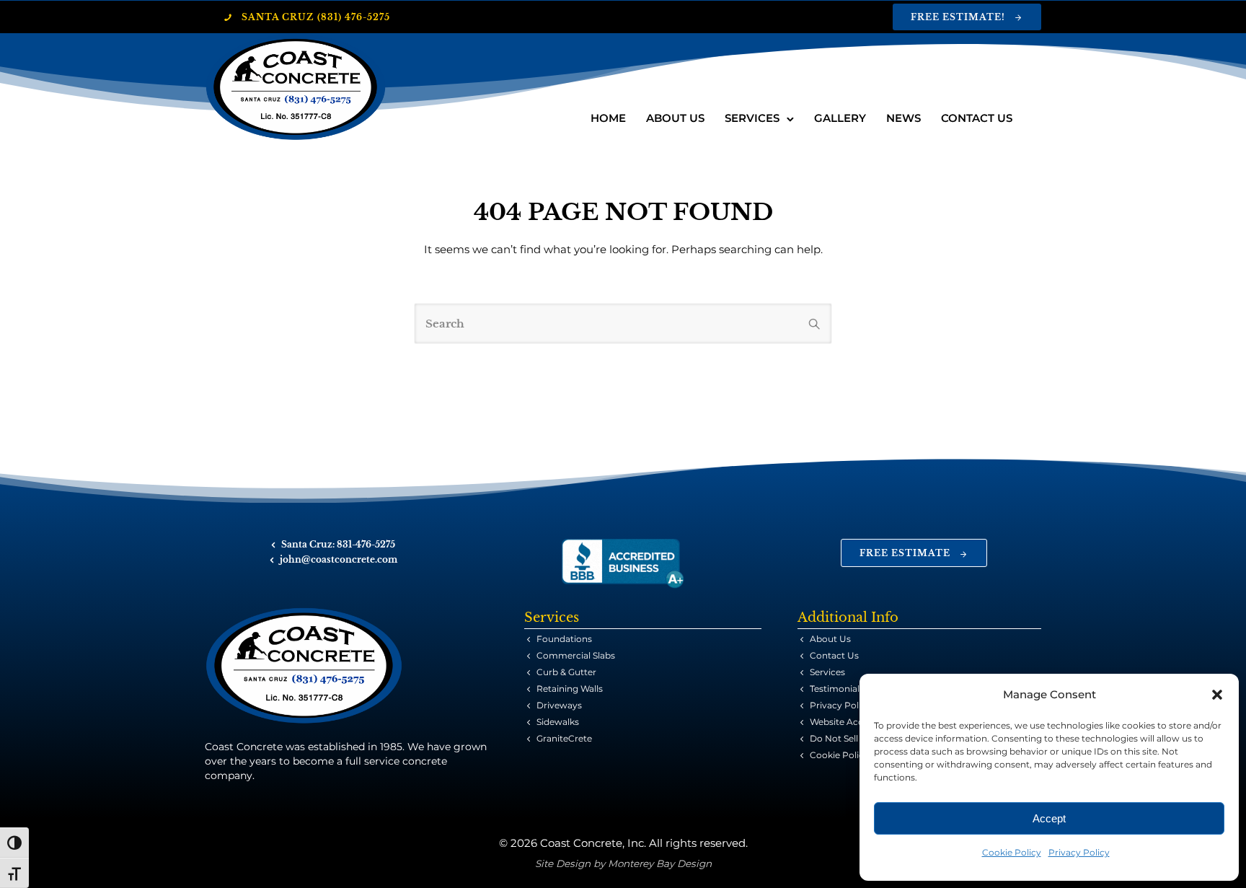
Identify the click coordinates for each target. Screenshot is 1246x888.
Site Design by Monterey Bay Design (623, 863)
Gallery (840, 118)
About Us (675, 118)
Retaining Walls (569, 688)
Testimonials (837, 688)
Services (752, 118)
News (903, 118)
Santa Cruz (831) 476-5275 (316, 17)
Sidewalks (557, 721)
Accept (1049, 818)
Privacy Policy (1079, 852)
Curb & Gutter (566, 672)
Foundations (564, 638)
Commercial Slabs (575, 655)
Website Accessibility (855, 721)
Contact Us (976, 118)
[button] (1217, 694)
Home (608, 118)
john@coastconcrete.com (338, 559)
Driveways (559, 705)
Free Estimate (905, 553)
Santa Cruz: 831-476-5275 (338, 544)
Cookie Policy (1011, 852)
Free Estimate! (958, 17)
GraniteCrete (564, 738)
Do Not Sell (834, 738)
